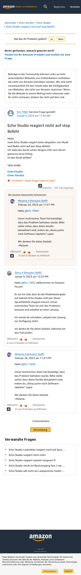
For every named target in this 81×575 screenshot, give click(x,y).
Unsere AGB (40, 549)
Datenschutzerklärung (40, 551)
